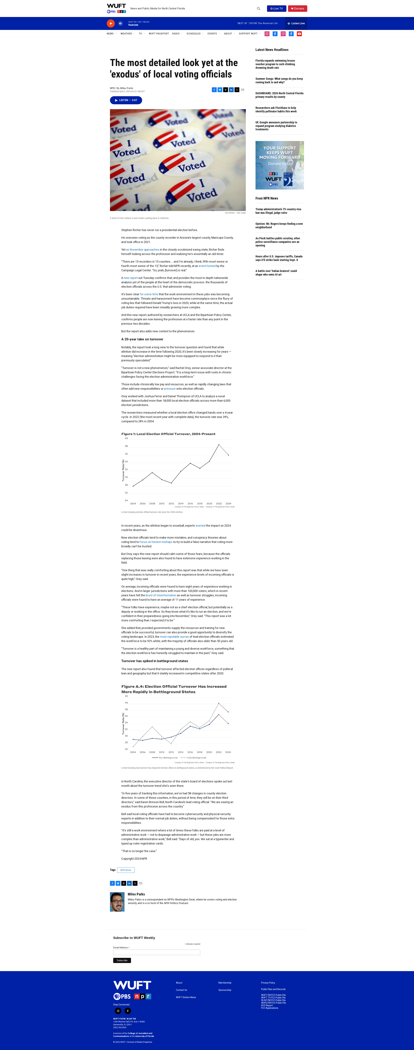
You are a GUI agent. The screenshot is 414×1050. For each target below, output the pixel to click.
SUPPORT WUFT (248, 33)
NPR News (125, 870)
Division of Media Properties (139, 1042)
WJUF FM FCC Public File (273, 1000)
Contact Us (181, 990)
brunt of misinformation (161, 595)
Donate (299, 8)
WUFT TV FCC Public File (273, 997)
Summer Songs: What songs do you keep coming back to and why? (279, 80)
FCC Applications (269, 1008)
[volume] (120, 23)
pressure (170, 388)
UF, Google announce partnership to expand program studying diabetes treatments (276, 126)
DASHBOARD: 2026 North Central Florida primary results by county (279, 95)
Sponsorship (224, 990)
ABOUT (228, 33)
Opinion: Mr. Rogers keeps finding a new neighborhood (279, 225)
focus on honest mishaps (156, 542)
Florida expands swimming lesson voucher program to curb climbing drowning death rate (275, 64)
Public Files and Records (273, 989)
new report (131, 278)
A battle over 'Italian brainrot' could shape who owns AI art (276, 272)
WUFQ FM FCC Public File (273, 1003)
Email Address (121, 947)
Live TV (278, 8)
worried (200, 525)
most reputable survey (174, 636)
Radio (176, 33)
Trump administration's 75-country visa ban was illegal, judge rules (278, 210)
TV (140, 33)
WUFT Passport (159, 33)
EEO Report (267, 1005)
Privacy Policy (268, 983)
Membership (224, 983)
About (179, 983)
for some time (149, 294)
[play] (110, 23)
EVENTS (212, 33)
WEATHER (126, 33)
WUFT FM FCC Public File (273, 995)
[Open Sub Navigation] (116, 33)
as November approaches (142, 249)
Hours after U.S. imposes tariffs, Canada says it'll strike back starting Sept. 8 (279, 258)
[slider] (125, 23)
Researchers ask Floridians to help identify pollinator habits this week (276, 109)
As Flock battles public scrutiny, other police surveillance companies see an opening (278, 242)
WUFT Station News (186, 997)
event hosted (207, 266)
